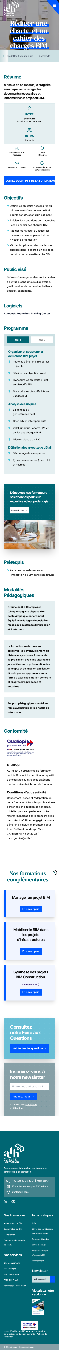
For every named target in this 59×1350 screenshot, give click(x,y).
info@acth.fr (43, 1180)
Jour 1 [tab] (18, 339)
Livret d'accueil (39, 1245)
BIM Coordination (11, 1274)
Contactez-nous (20, 1192)
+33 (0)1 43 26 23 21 (23, 1180)
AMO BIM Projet (11, 1280)
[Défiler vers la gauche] (4, 56)
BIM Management (12, 1263)
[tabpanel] (29, 410)
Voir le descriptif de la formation (30, 180)
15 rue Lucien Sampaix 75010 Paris (30, 1186)
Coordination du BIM (13, 1229)
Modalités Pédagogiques (20, 56)
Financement (38, 1260)
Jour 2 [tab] (42, 339)
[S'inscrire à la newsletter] (52, 1279)
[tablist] (29, 340)
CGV (34, 1223)
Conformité (44, 56)
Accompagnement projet (15, 1286)
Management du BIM (13, 1223)
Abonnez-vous (22, 1096)
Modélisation (9, 1234)
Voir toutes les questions (28, 1048)
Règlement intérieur (41, 1239)
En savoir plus (17, 510)
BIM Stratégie (10, 1268)
